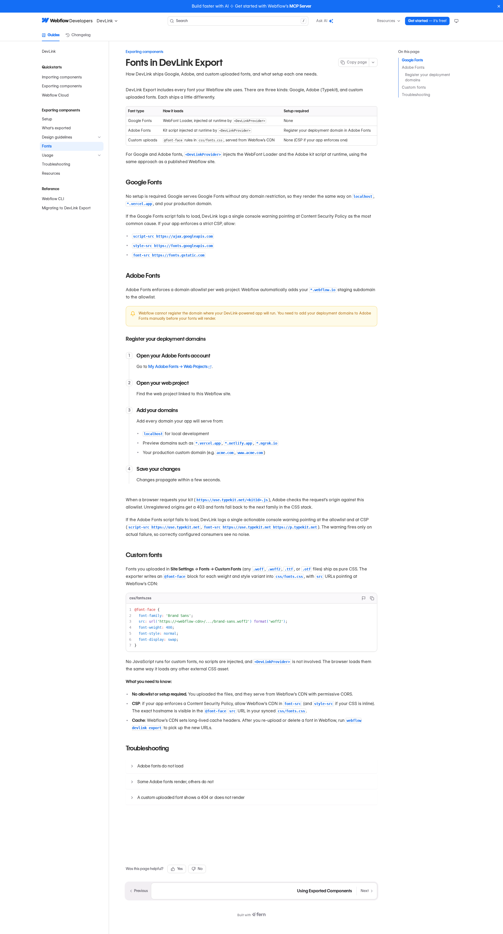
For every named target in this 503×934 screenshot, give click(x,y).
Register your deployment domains (427, 77)
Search (240, 21)
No (200, 869)
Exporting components (144, 52)
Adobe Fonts (413, 67)
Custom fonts (414, 87)
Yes (180, 869)
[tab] (51, 35)
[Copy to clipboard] (372, 598)
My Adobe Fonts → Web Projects (177, 366)
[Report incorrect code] (363, 598)
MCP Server (300, 6)
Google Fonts (412, 60)
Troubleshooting (416, 95)
